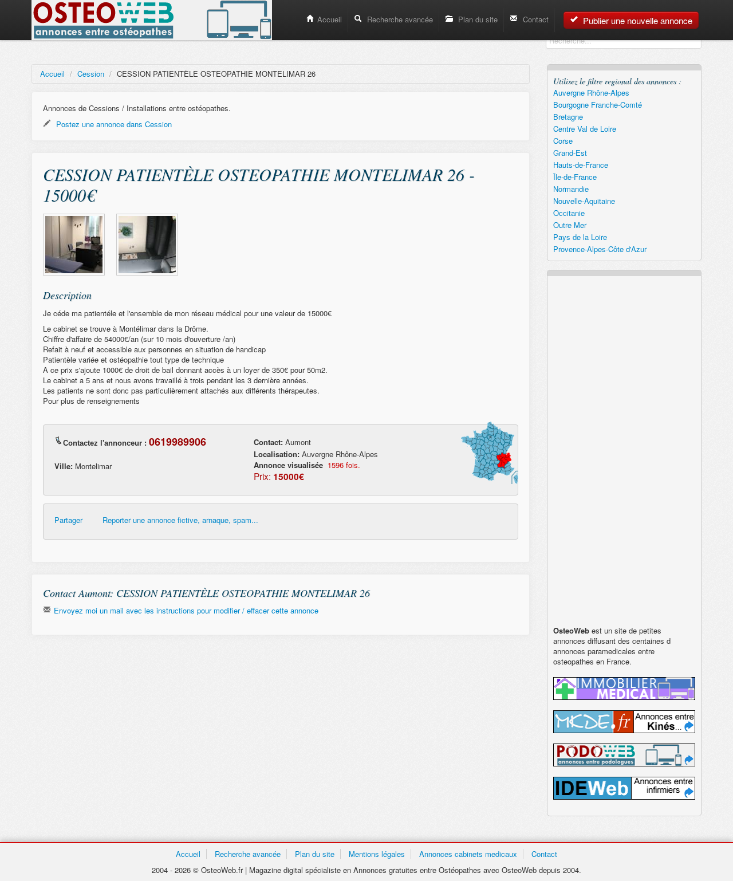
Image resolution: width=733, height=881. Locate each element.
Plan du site (477, 19)
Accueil (329, 19)
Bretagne (568, 116)
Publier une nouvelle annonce (636, 20)
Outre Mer (569, 224)
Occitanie (569, 212)
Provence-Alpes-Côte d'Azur (600, 248)
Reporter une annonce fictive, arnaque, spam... (180, 520)
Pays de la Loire (580, 236)
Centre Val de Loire (584, 128)
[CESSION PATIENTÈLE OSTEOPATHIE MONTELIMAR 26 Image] (74, 245)
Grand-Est (570, 152)
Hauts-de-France (580, 164)
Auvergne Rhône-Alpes (591, 92)
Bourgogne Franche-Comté (597, 104)
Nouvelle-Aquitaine (584, 200)
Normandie (571, 188)
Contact (535, 19)
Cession (90, 73)
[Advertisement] (280, 727)
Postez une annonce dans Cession (113, 124)
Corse (563, 140)
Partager (68, 520)
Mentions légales (377, 853)
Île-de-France (575, 176)
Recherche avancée (399, 19)
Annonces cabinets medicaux (468, 853)
